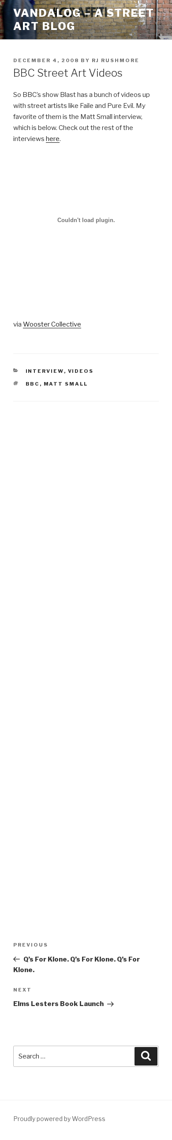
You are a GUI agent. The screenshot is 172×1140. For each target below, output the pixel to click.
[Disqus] (86, 525)
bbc (33, 384)
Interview (45, 371)
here (53, 139)
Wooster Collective (52, 324)
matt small (66, 384)
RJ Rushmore (115, 60)
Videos (81, 371)
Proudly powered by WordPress (59, 1118)
